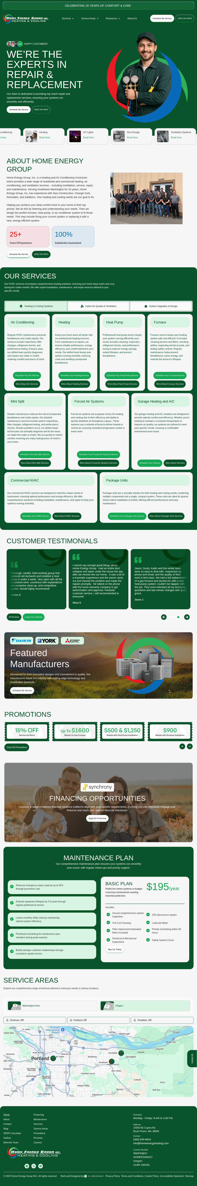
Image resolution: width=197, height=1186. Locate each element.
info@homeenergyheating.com (151, 1143)
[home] (25, 18)
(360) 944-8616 (142, 1139)
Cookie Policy (152, 1176)
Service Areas (41, 1128)
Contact (7, 1124)
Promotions (39, 1133)
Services (38, 1124)
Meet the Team (10, 1142)
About (6, 1119)
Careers (38, 1142)
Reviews (38, 1138)
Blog (5, 1128)
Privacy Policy (112, 1176)
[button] (68, 18)
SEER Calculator (12, 1133)
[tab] (36, 306)
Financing (39, 1115)
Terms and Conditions (132, 1176)
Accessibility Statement (172, 1176)
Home (6, 1115)
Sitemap (189, 1176)
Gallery (7, 1138)
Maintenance (40, 1119)
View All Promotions (16, 747)
